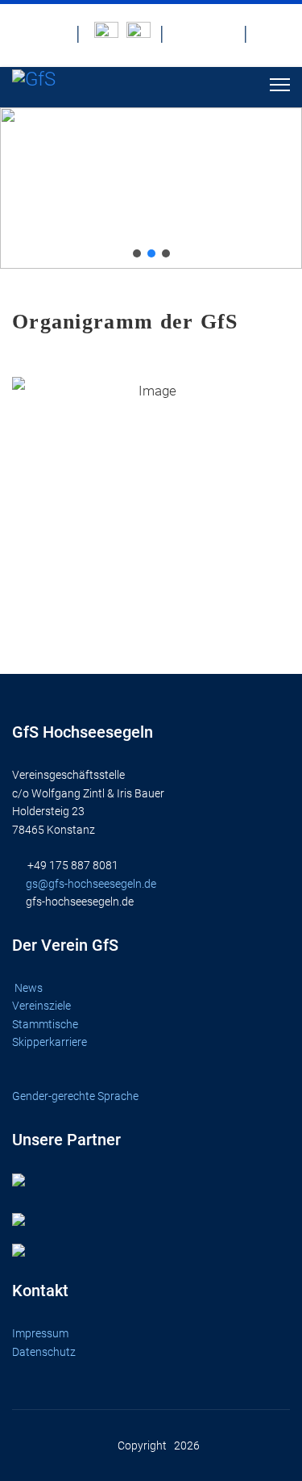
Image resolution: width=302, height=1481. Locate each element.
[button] (137, 253)
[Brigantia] (138, 34)
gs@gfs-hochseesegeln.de (91, 883)
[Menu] (280, 84)
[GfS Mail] (190, 34)
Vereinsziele (42, 1005)
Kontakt (40, 1290)
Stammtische (46, 1024)
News (28, 987)
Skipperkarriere (49, 1041)
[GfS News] (55, 34)
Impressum (40, 1333)
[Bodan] (106, 34)
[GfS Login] (274, 34)
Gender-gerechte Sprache (75, 1096)
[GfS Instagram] (222, 34)
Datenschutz (44, 1351)
